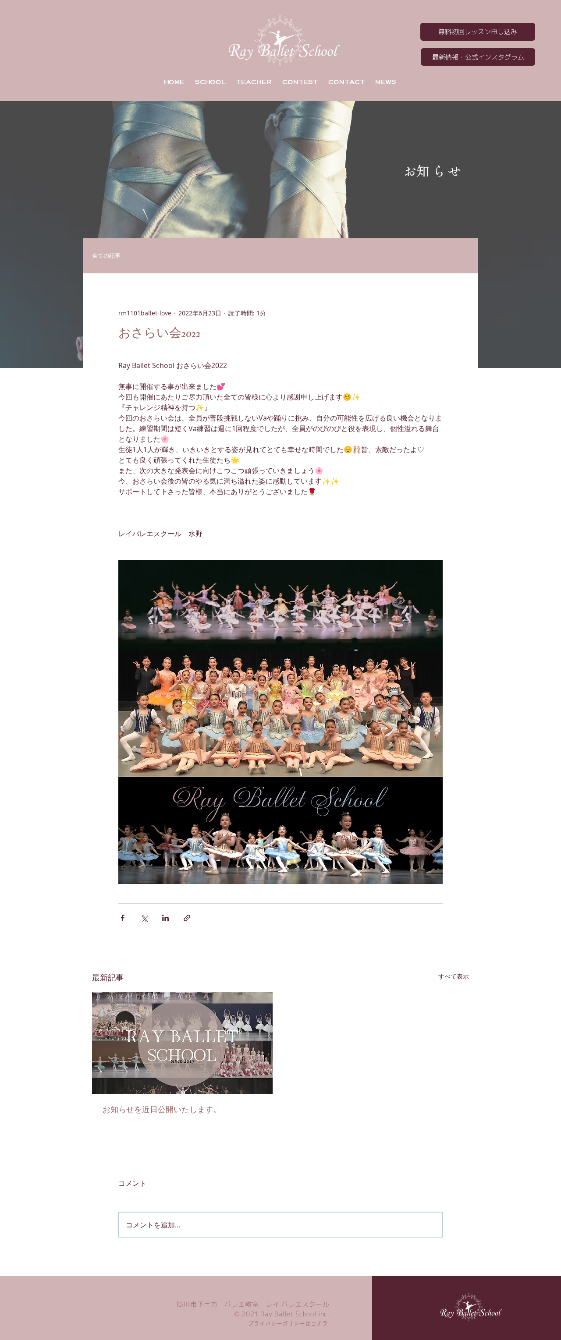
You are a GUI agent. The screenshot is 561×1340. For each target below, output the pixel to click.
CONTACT (346, 81)
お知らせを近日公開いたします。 (162, 1109)
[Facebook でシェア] (122, 918)
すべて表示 (453, 976)
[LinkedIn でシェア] (165, 918)
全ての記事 (106, 255)
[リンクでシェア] (187, 918)
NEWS (385, 81)
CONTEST (300, 81)
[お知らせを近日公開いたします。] (182, 1043)
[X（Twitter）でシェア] (144, 918)
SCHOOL (210, 81)
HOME (174, 81)
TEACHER (254, 81)
